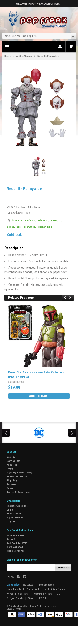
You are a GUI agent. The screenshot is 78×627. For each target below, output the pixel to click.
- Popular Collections (36, 589)
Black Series (24, 593)
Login (9, 509)
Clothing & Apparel (43, 593)
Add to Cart (39, 396)
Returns (11, 484)
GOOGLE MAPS (15, 551)
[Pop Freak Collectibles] (39, 19)
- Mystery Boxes (46, 584)
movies (10, 226)
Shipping (11, 480)
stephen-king (44, 226)
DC (58, 593)
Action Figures (24, 56)
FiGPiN (42, 598)
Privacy (11, 488)
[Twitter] (24, 577)
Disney (31, 598)
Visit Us (10, 457)
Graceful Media (13, 609)
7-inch (16, 220)
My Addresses (14, 517)
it (61, 220)
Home (7, 56)
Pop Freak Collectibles (28, 207)
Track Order (13, 513)
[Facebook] (18, 577)
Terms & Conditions (18, 492)
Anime (9, 593)
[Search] (73, 36)
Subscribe (63, 567)
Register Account (17, 506)
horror (54, 220)
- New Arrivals (13, 589)
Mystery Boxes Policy (19, 472)
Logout (10, 521)
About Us (11, 465)
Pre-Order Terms (16, 476)
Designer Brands (14, 598)
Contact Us (13, 461)
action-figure (28, 220)
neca (19, 226)
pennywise (30, 226)
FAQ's (9, 468)
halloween (43, 220)
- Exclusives (27, 584)
